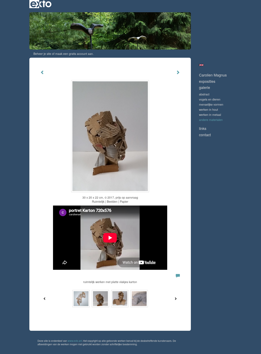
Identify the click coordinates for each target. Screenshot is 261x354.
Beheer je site (42, 54)
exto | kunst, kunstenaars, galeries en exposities (40, 4)
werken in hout (208, 109)
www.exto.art (75, 340)
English (201, 65)
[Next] (176, 298)
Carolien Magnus (213, 74)
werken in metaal (210, 115)
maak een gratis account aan (74, 54)
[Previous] (45, 298)
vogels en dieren (209, 99)
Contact (205, 134)
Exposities (207, 81)
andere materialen (211, 120)
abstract (204, 94)
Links (202, 128)
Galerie (204, 87)
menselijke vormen (211, 104)
